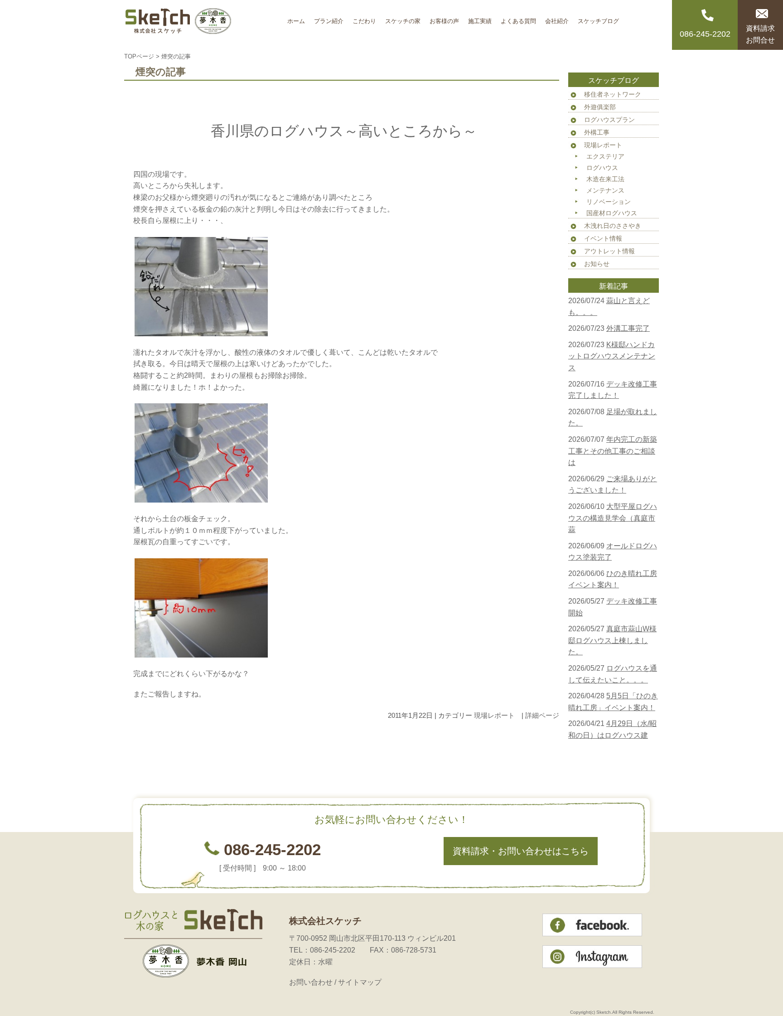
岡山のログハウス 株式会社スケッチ (203, 25)
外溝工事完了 (628, 328)
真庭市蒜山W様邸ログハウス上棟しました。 (612, 640)
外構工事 (596, 132)
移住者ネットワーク (612, 94)
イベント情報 (603, 238)
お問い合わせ (311, 982)
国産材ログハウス (611, 213)
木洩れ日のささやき (612, 225)
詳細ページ (542, 715)
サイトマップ (360, 982)
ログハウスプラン (609, 119)
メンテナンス (605, 190)
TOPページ (139, 56)
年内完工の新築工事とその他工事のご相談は (612, 450)
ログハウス (602, 167)
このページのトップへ (536, 743)
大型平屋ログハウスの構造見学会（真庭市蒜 (612, 518)
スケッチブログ (613, 80)
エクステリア (605, 156)
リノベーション (608, 201)
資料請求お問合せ (760, 34)
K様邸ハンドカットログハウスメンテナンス (611, 356)
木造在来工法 (605, 179)
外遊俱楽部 (600, 107)
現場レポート (494, 715)
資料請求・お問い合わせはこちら (521, 851)
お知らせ (596, 263)
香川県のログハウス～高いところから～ (344, 131)
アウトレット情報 (609, 251)
